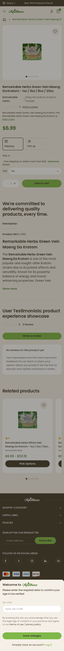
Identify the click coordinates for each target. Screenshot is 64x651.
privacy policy (33, 624)
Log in (48, 645)
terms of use (17, 624)
